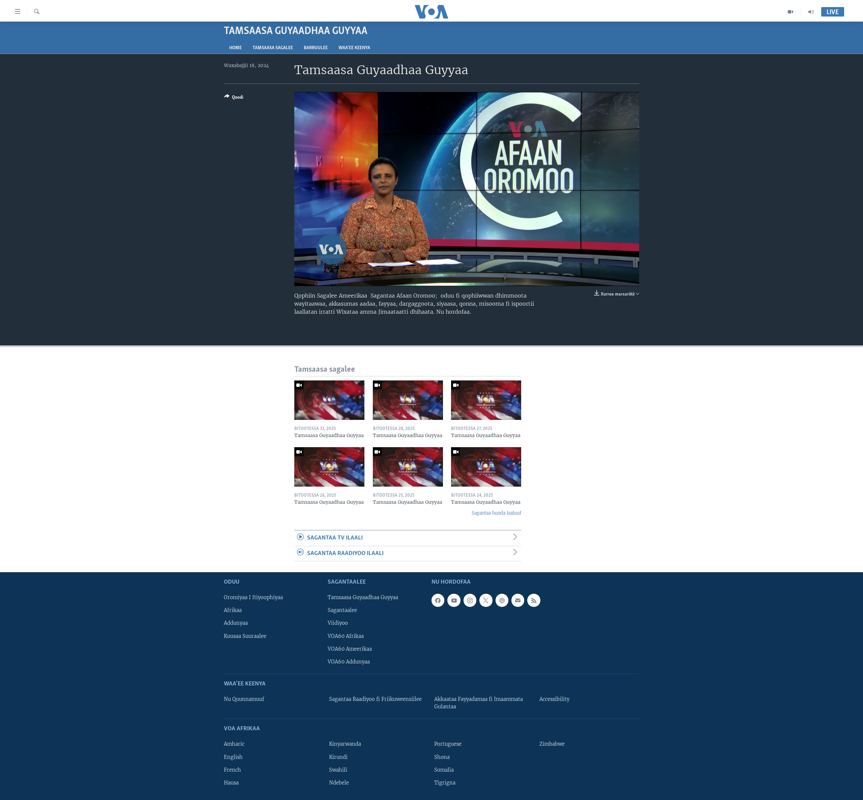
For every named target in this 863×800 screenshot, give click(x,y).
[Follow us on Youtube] (453, 600)
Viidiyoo (338, 623)
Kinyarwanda (345, 744)
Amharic (234, 744)
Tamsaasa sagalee (272, 48)
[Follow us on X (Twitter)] (485, 600)
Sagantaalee (342, 610)
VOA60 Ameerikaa (350, 649)
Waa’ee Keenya (354, 48)
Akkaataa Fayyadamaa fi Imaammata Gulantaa (478, 703)
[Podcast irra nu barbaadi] (502, 600)
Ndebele (339, 783)
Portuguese (448, 744)
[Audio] (811, 12)
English (233, 757)
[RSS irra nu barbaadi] (533, 600)
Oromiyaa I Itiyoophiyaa (253, 597)
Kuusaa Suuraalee (245, 636)
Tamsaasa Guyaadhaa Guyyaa (363, 597)
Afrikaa (233, 610)
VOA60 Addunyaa (349, 662)
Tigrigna (444, 783)
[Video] (790, 12)
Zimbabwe (552, 744)
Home (235, 48)
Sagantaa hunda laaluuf (496, 513)
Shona (442, 757)
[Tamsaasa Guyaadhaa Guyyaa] (329, 400)
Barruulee (316, 48)
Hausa (231, 783)
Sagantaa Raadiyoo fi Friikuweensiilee (375, 699)
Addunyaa (236, 623)
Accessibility (554, 699)
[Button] (233, 98)
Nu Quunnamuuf (244, 699)
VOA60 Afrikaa (346, 636)
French (232, 770)
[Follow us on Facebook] (438, 600)
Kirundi (338, 757)
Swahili (338, 770)
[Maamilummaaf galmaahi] (517, 600)
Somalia (444, 770)
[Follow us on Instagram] (470, 600)
